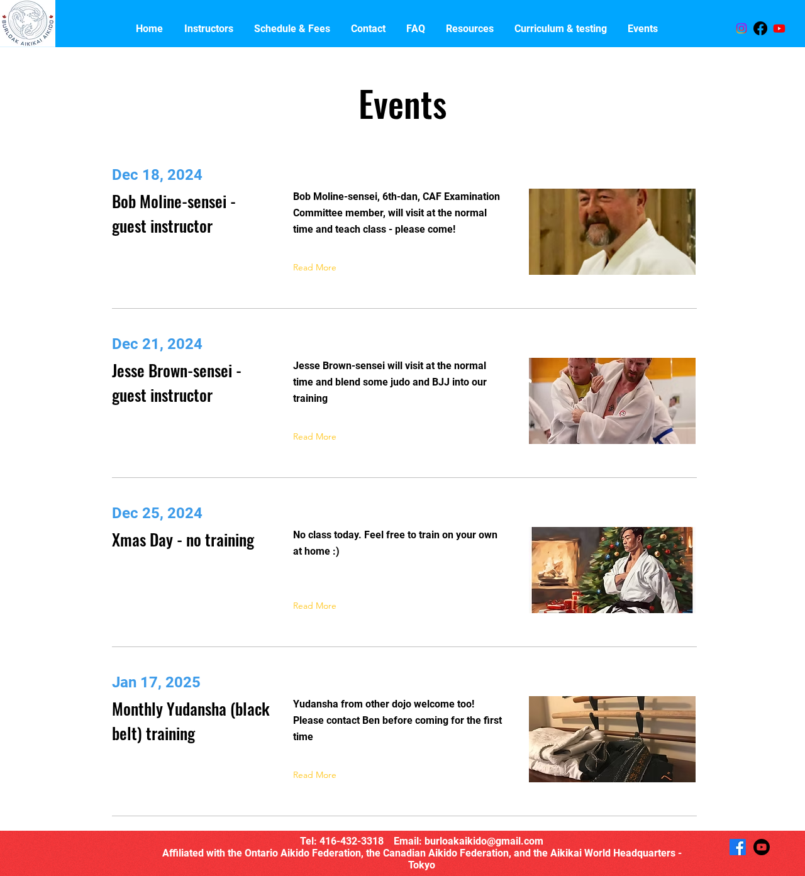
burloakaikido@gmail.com (484, 841)
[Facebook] (760, 28)
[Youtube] (779, 28)
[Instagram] (741, 28)
